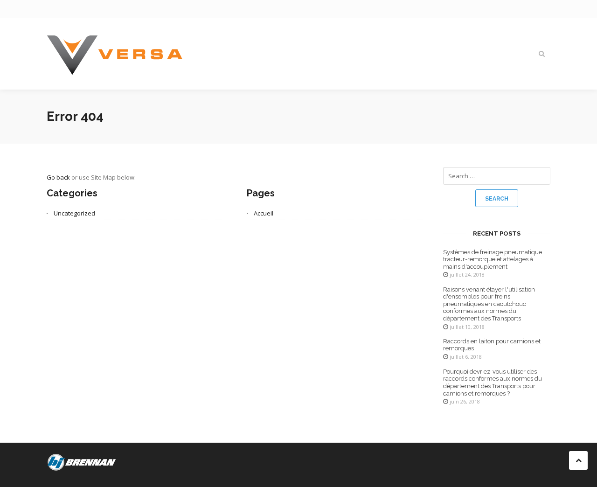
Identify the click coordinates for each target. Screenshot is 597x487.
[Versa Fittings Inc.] (115, 54)
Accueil (263, 213)
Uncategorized (74, 213)
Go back (58, 177)
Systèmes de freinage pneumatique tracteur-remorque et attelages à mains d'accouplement (492, 259)
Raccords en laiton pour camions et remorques (492, 345)
